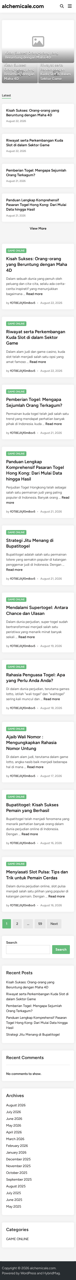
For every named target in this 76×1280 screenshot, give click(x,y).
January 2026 (16, 1152)
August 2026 (16, 1105)
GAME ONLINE (16, 250)
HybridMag (51, 1273)
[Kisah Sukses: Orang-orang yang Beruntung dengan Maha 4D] (38, 41)
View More (38, 228)
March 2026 (15, 1139)
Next (54, 924)
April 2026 (14, 1132)
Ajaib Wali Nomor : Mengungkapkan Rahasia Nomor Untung (31, 742)
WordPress (28, 1273)
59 (40, 924)
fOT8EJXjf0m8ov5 (22, 303)
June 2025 (14, 1200)
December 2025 (18, 1159)
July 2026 (13, 1112)
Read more (34, 294)
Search (11, 942)
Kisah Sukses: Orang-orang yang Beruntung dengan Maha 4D (36, 264)
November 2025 (18, 1166)
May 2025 (13, 1206)
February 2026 (17, 1146)
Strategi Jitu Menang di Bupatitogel (33, 1034)
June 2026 (14, 1119)
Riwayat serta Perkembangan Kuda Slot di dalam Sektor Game (35, 337)
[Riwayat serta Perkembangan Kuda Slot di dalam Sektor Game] (56, 73)
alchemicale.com (23, 6)
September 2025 (19, 1179)
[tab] (6, 95)
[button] (54, 25)
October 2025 (16, 1173)
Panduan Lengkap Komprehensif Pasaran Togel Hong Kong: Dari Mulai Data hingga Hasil (36, 204)
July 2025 (13, 1193)
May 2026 (13, 1125)
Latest (6, 95)
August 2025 (16, 1186)
